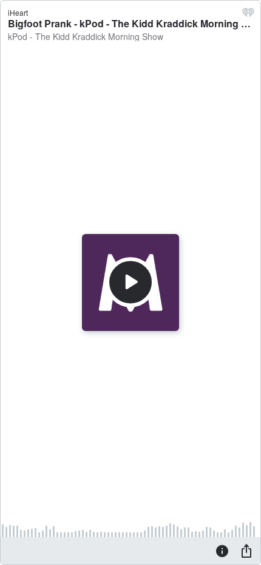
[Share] (246, 550)
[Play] (130, 282)
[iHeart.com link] (248, 15)
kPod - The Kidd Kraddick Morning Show (85, 36)
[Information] (222, 550)
